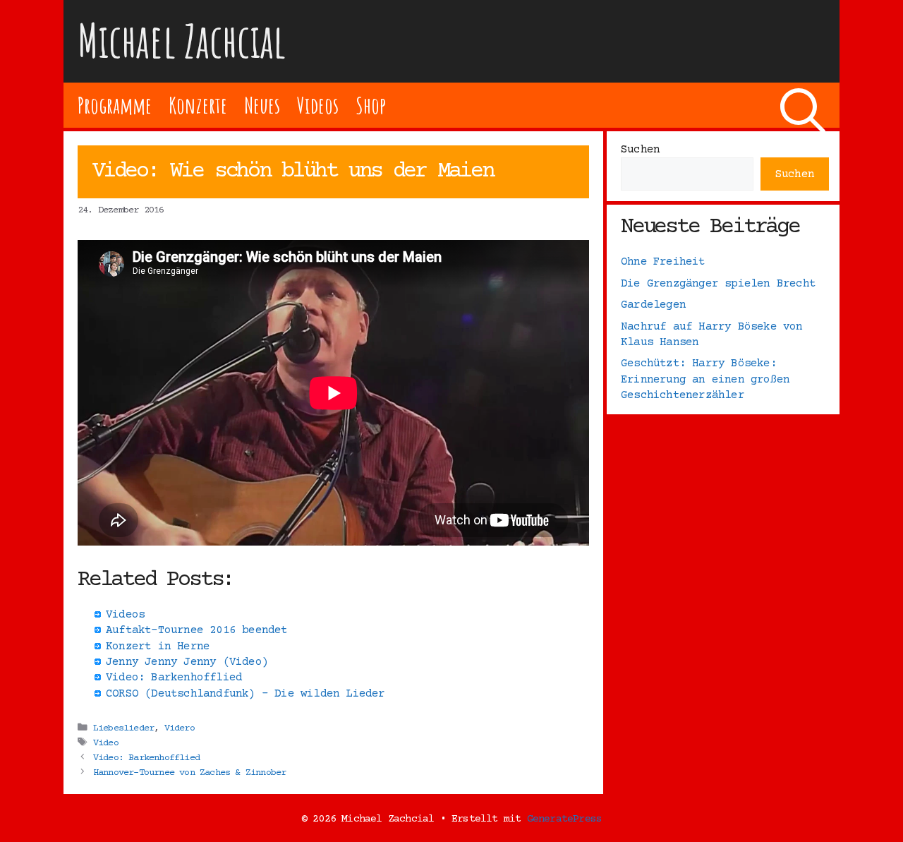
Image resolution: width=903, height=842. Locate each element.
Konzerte (197, 104)
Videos (318, 104)
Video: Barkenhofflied (146, 758)
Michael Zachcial (182, 40)
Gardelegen (653, 305)
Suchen (640, 149)
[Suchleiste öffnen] (803, 105)
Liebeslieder (123, 728)
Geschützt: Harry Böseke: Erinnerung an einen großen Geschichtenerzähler (705, 379)
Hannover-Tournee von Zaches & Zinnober (189, 772)
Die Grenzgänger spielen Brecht (718, 283)
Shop (371, 104)
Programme (115, 104)
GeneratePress (564, 819)
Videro (179, 728)
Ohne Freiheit (663, 261)
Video (106, 743)
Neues (262, 104)
